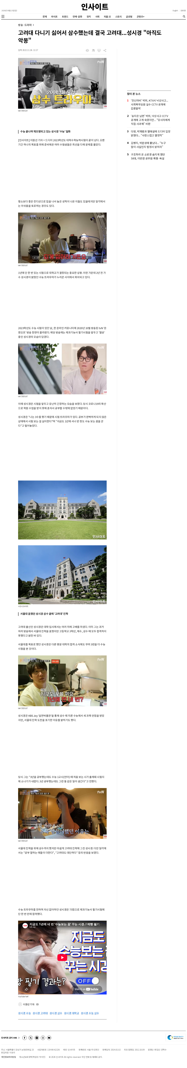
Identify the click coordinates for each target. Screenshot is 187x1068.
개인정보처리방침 (8, 1056)
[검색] (184, 16)
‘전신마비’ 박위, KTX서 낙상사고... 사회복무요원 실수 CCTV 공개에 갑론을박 (149, 104)
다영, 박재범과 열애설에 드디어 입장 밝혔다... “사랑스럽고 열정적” (150, 133)
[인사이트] (94, 7)
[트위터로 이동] (30, 1038)
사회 (97, 16)
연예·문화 (77, 16)
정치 (89, 16)
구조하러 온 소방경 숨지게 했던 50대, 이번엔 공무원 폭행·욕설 (148, 156)
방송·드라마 (25, 25)
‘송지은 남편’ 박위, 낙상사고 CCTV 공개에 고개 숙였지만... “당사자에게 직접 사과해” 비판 (150, 120)
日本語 (183, 10)
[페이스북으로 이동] (24, 1038)
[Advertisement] (62, 173)
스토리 (118, 16)
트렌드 (65, 16)
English (175, 10)
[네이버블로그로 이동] (49, 1038)
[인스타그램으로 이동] (37, 1038)
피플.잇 (107, 16)
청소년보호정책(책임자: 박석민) (32, 1056)
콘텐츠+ (140, 16)
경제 (45, 16)
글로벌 (129, 16)
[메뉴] (2, 16)
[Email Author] (37, 1004)
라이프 (54, 16)
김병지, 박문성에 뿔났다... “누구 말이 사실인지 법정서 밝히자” (148, 145)
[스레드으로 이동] (43, 1038)
